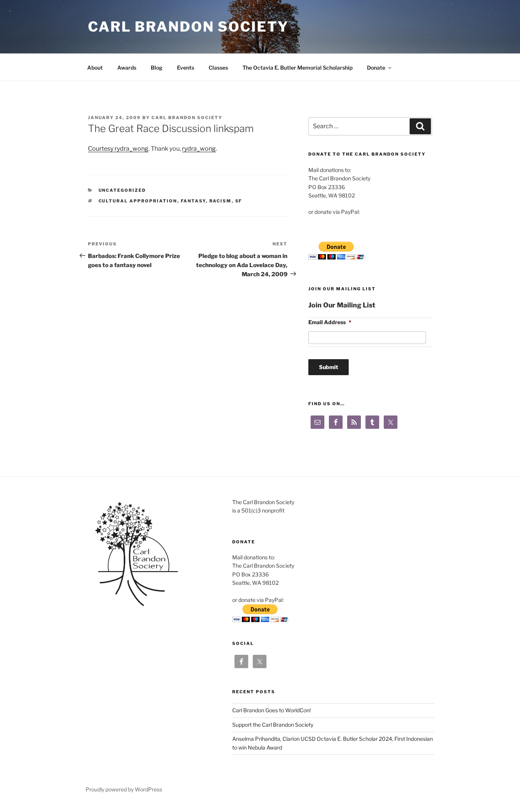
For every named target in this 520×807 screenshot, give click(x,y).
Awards (126, 67)
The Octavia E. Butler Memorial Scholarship (297, 67)
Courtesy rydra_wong (118, 148)
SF (238, 201)
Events (185, 67)
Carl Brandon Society (188, 26)
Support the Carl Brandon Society (272, 724)
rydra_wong (199, 148)
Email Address (329, 322)
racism (220, 201)
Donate (376, 67)
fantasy (193, 201)
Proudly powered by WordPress (124, 789)
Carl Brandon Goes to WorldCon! (271, 710)
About (95, 67)
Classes (218, 67)
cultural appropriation (138, 201)
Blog (157, 67)
